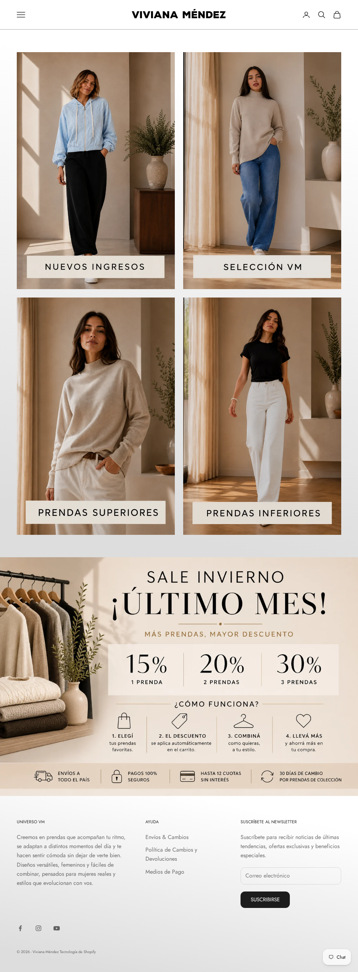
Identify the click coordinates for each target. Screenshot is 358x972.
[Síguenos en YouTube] (56, 928)
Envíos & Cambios (166, 837)
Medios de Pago (164, 872)
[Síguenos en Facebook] (20, 928)
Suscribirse (265, 899)
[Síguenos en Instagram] (38, 928)
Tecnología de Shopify (78, 951)
